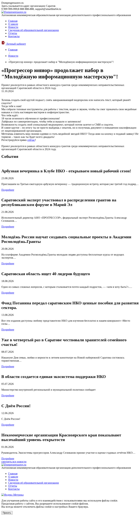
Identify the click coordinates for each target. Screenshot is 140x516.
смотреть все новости (13, 461)
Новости (13, 27)
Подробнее (7, 189)
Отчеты (12, 33)
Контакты (14, 36)
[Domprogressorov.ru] (13, 12)
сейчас (31, 140)
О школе (13, 24)
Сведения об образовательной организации (33, 30)
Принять (7, 513)
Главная (12, 20)
